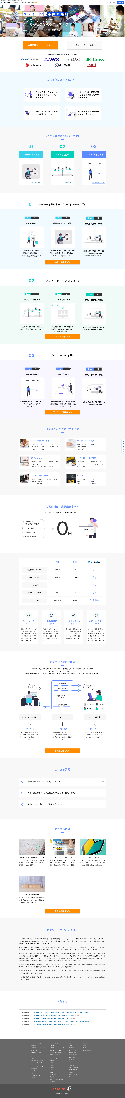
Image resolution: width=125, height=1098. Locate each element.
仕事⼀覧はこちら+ (36, 182)
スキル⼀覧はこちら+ (67, 182)
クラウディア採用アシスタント (56, 1054)
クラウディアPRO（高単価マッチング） (58, 1052)
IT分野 (52, 1069)
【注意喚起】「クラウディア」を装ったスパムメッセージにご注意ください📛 (56, 1015)
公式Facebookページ (73, 1070)
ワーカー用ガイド (72, 1050)
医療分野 (52, 1062)
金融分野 (52, 1065)
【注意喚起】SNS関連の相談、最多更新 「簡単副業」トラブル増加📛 (54, 1018)
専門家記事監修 (53, 1074)
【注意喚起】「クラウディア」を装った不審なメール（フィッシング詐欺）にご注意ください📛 (61, 1012)
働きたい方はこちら (123, 445)
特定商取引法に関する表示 (88, 1050)
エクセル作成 (34, 1068)
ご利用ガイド (71, 1045)
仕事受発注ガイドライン (74, 1054)
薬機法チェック (53, 1072)
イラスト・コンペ (34, 1072)
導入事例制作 (52, 1081)
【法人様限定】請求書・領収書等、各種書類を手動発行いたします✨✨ (54, 1024)
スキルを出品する (53, 1049)
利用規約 (84, 1047)
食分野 (52, 1070)
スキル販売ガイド (72, 1052)
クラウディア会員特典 (73, 1067)
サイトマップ (71, 1076)
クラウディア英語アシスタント (37, 1062)
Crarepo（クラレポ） (73, 1069)
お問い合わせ (71, 1061)
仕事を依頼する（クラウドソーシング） (39, 1047)
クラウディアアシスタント (36, 1058)
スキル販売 (33, 1077)
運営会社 (84, 1045)
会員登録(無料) (120, 2)
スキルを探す (31, 2)
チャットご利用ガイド (73, 1055)
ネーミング (33, 1070)
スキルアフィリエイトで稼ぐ (55, 1050)
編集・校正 (52, 1077)
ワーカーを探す (23, 2)
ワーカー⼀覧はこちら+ (98, 182)
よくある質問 (71, 1059)
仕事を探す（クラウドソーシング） (57, 1047)
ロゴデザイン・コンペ (35, 1075)
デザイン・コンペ (34, 1073)
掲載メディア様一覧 (73, 1074)
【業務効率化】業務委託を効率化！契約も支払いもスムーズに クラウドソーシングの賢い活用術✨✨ (62, 1021)
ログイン (114, 2)
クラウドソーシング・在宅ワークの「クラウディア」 (62, 1094)
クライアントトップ (35, 1045)
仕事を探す (15, 2)
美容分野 (52, 1067)
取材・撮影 (52, 1076)
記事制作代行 (52, 1060)
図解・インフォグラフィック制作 (56, 1079)
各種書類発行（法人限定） (36, 1052)
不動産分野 (53, 1064)
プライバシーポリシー (87, 1049)
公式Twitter (71, 1072)
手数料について (72, 1057)
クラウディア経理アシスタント (37, 1060)
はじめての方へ (72, 1047)
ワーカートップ (53, 1045)
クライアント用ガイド (73, 1049)
